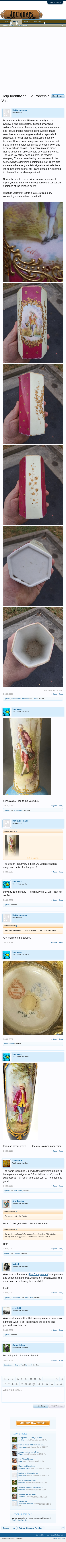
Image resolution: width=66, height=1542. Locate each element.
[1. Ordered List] (8, 1384)
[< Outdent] (12, 1384)
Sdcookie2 (22, 1496)
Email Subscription (57, 1535)
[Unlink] (35, 1379)
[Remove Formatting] (56, 1379)
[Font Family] (26, 1379)
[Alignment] (40, 1379)
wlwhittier (25, 699)
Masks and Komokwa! (26, 1466)
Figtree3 (7, 699)
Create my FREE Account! (33, 1423)
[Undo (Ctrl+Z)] (57, 1384)
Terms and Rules (58, 1539)
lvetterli (15, 1264)
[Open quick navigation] (63, 1528)
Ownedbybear (18, 1345)
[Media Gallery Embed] (47, 1384)
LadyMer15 (22, 1475)
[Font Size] (22, 1379)
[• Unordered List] (4, 1384)
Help (47, 1535)
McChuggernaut (19, 110)
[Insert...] (34, 1384)
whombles (22, 1447)
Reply (61, 694)
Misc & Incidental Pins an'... (28, 1480)
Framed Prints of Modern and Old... (31, 1445)
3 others (35, 699)
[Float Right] (43, 1384)
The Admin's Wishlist (19, 1520)
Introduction (22, 1501)
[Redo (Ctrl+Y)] (61, 1384)
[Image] (26, 1384)
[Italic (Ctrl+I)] (8, 1379)
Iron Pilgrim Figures (25, 1459)
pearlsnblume (16, 699)
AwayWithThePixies (25, 1504)
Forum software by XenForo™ (12, 1539)
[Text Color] (18, 1379)
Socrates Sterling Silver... (27, 1494)
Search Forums (8, 25)
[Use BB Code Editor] (62, 1379)
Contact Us (40, 1535)
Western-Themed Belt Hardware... (31, 1487)
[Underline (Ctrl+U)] (12, 1379)
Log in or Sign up (55, 2)
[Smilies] (22, 1384)
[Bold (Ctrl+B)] (4, 1379)
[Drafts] (52, 1384)
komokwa (16, 709)
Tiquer (20, 1454)
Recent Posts (22, 25)
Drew (20, 1461)
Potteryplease (23, 1468)
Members (37, 21)
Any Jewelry (18, 1190)
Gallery (27, 21)
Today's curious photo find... (28, 1452)
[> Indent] (16, 1384)
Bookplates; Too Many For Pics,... (31, 1438)
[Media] (30, 1384)
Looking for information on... (28, 1473)
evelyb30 (16, 1308)
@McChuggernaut (38, 1274)
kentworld (17, 1160)
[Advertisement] (33, 60)
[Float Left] (39, 1384)
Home (6, 21)
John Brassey (9, 1365)
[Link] (31, 1379)
